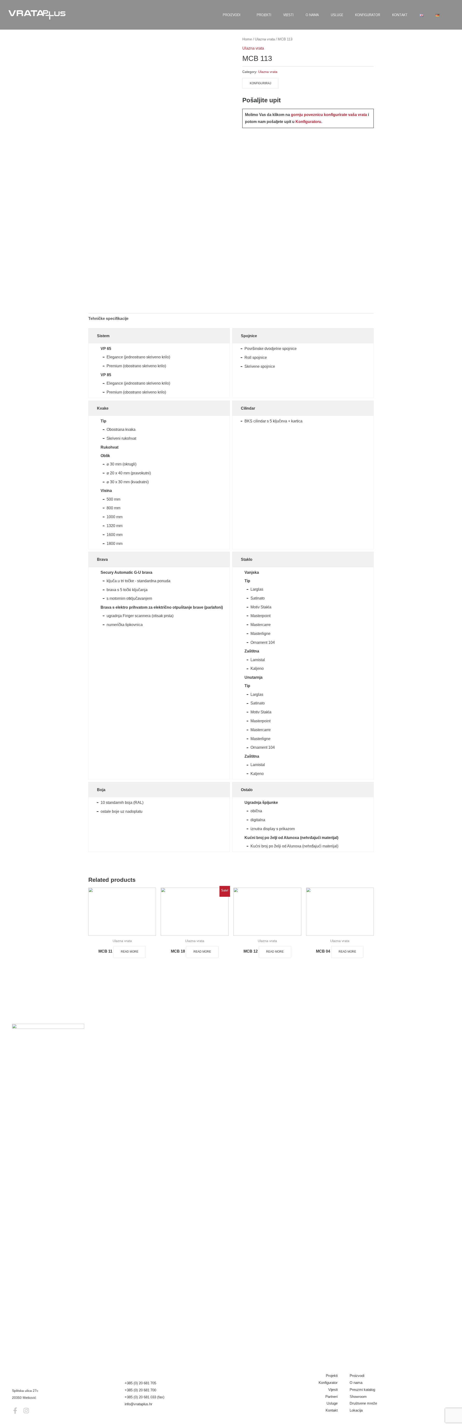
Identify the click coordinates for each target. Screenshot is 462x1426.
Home (247, 39)
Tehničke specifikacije (108, 318)
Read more (129, 951)
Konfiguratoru (308, 122)
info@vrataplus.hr (138, 1404)
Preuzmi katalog (362, 1389)
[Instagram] (26, 1410)
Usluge (332, 1403)
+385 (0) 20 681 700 (140, 1390)
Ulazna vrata (265, 39)
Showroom (358, 1396)
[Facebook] (15, 1410)
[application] (242, 15)
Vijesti (333, 1389)
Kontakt (332, 1410)
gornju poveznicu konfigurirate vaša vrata (329, 115)
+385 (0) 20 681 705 (140, 1383)
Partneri (331, 1396)
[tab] (108, 318)
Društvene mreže (363, 1403)
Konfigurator (328, 1383)
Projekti (332, 1376)
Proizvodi (357, 1376)
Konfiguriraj (260, 83)
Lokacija (356, 1410)
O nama (356, 1383)
